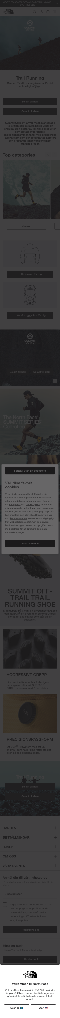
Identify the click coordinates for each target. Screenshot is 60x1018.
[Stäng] (54, 971)
